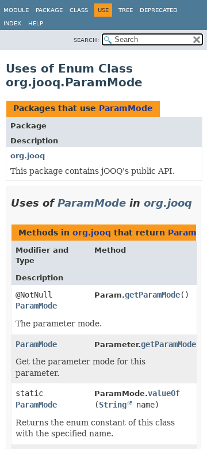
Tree (125, 10)
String (112, 404)
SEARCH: (86, 40)
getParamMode (152, 294)
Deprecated (159, 10)
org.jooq (27, 155)
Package (49, 10)
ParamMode (126, 108)
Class (79, 10)
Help (35, 23)
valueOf (164, 393)
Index (12, 23)
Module (16, 10)
